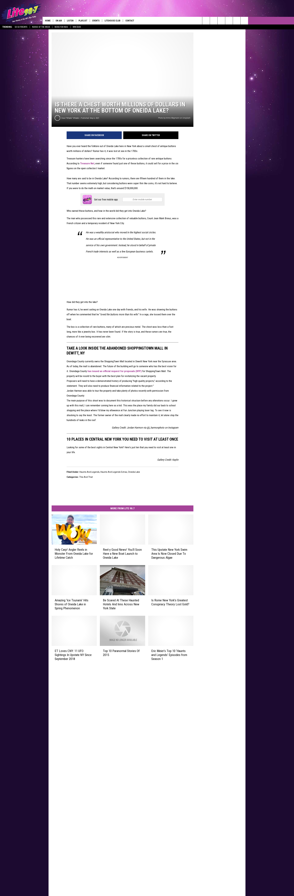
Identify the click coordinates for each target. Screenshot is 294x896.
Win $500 (77, 27)
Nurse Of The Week (41, 27)
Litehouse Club (112, 20)
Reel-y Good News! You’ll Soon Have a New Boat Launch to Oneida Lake (122, 553)
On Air (59, 20)
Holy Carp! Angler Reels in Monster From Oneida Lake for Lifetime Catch (74, 553)
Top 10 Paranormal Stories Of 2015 (121, 653)
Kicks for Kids (61, 27)
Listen (70, 20)
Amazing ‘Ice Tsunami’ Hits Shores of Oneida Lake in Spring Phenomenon (71, 604)
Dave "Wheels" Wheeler (70, 118)
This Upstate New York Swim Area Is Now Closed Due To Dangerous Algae (169, 553)
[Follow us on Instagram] (229, 20)
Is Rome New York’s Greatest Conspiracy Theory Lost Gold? (170, 602)
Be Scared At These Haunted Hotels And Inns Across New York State (121, 604)
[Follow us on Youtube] (244, 20)
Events (96, 20)
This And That (86, 477)
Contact (129, 20)
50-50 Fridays (21, 27)
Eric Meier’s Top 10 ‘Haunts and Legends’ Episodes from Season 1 (169, 655)
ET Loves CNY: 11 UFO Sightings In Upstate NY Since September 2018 (73, 655)
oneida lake (134, 472)
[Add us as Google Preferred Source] (213, 20)
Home (48, 20)
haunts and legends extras (113, 472)
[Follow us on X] (236, 20)
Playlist (83, 20)
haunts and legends (89, 472)
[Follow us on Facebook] (221, 20)
